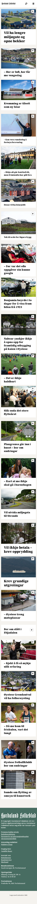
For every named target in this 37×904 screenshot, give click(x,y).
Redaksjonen (6, 858)
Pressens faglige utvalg (10, 832)
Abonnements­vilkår (8, 839)
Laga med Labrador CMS (18, 895)
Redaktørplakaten (8, 834)
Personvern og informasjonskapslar (15, 836)
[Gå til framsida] (8, 3)
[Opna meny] (33, 4)
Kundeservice (6, 860)
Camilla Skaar (6, 851)
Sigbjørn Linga (6, 844)
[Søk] (26, 3)
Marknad (4, 862)
